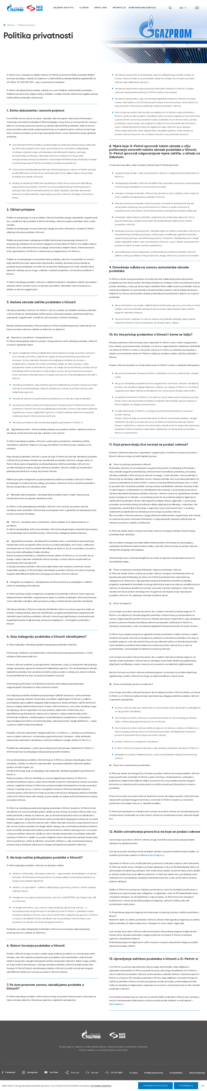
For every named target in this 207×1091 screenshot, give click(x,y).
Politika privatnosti (153, 1072)
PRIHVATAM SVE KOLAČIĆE (155, 1086)
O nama (134, 1072)
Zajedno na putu (63, 7)
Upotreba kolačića (100, 1085)
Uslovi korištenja (197, 1072)
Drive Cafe (100, 7)
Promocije (119, 7)
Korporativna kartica (142, 7)
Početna (11, 25)
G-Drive (84, 7)
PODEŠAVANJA (186, 1086)
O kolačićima (176, 1072)
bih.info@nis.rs (157, 855)
